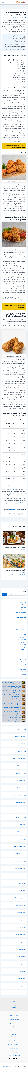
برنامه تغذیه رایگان (14, 1037)
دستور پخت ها (14, 1000)
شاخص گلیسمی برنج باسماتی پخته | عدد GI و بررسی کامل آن (12, 720)
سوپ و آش (24, 627)
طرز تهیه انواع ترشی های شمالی (20, 736)
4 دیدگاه (23, 575)
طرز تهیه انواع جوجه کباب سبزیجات (19, 846)
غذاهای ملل (18, 575)
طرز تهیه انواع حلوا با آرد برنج (21, 861)
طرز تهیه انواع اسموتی (22, 729)
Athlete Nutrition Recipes (14, 1056)
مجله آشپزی (14, 1027)
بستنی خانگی (23, 607)
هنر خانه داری (23, 659)
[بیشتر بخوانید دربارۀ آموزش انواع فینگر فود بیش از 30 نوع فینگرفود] (14, 561)
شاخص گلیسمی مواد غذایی (20, 630)
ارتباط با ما (14, 1007)
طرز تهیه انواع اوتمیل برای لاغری (20, 795)
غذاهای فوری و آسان (21, 550)
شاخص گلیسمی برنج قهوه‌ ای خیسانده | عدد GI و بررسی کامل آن (12, 716)
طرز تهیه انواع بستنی (22, 949)
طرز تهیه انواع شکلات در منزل (20, 934)
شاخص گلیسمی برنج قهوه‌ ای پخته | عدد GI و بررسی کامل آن (12, 695)
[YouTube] (9, 1058)
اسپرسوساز (14, 1034)
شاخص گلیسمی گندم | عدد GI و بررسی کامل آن (12, 712)
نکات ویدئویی (23, 657)
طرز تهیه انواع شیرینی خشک (21, 751)
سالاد (25, 620)
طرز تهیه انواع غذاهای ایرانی (21, 905)
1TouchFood (5, 1067)
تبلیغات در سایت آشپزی (14, 1019)
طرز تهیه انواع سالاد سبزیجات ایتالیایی (19, 986)
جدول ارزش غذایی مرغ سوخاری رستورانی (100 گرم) (13, 49)
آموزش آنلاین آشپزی (13, 509)
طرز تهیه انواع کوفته (22, 942)
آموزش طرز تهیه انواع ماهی (21, 956)
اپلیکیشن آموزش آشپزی (19, 502)
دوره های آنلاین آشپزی (14, 1002)
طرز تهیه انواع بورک (22, 810)
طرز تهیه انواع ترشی (22, 890)
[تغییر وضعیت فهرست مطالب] (23, 36)
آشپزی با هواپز (23, 602)
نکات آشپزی (23, 654)
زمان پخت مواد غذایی (21, 617)
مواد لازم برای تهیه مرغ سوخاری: (17, 40)
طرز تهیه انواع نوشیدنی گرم (21, 766)
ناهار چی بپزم (23, 506)
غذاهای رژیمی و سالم (21, 637)
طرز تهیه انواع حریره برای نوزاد (20, 802)
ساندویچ (24, 622)
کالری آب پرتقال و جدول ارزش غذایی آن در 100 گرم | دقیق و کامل (12, 691)
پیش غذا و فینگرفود (12, 575)
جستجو (24, 591)
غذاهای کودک (23, 644)
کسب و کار (24, 674)
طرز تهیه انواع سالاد (22, 971)
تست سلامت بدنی (14, 1048)
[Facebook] (18, 1058)
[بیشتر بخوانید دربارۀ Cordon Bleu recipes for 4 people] (14, 538)
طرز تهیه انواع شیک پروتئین (21, 788)
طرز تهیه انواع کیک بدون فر (21, 780)
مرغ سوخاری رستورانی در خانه (18, 38)
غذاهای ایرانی (23, 632)
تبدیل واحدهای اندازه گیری (14, 1044)
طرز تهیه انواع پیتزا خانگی (21, 978)
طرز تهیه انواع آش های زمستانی (20, 868)
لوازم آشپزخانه (23, 647)
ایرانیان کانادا (23, 605)
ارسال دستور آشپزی (14, 1023)
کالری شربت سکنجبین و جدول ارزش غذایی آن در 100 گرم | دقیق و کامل (11, 683)
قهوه (14, 1030)
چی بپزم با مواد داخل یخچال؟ (14, 1041)
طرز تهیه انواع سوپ (22, 744)
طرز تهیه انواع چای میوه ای (21, 817)
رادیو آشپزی (11, 489)
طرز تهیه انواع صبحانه (22, 839)
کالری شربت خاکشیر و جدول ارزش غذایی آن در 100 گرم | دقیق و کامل (11, 687)
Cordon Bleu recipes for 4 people (15, 547)
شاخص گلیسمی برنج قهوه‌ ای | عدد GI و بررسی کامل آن (12, 699)
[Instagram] (14, 1058)
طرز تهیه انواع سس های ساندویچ (20, 876)
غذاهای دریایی (23, 634)
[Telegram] (11, 1058)
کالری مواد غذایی (22, 669)
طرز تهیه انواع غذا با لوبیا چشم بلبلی (19, 758)
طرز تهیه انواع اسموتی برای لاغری (20, 898)
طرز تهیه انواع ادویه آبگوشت (21, 964)
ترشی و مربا (23, 610)
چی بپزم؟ (14, 1005)
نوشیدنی (24, 652)
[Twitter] (16, 1058)
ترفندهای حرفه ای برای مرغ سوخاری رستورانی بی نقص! (14, 47)
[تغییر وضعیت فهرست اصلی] (2, 2)
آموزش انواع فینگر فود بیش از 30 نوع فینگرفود (15, 571)
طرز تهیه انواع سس (22, 920)
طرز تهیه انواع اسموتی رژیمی (21, 773)
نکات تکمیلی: (21, 43)
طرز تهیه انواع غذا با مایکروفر (21, 927)
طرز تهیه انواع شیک (22, 824)
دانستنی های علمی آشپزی (20, 612)
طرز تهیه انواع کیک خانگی (21, 912)
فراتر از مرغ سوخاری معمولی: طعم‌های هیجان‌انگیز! (14, 44)
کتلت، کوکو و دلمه (22, 672)
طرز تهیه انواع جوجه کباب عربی (20, 832)
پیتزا (25, 664)
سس (25, 625)
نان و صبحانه (23, 649)
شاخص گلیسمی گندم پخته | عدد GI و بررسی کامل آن (12, 708)
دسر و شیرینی (23, 615)
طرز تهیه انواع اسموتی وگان (21, 883)
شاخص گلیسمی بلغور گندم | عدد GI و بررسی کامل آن (12, 704)
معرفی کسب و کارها (14, 1016)
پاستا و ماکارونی (23, 662)
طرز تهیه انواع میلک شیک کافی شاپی (19, 854)
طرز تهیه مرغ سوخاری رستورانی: (17, 41)
